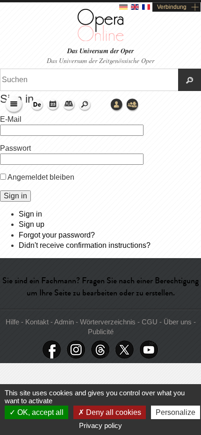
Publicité (101, 332)
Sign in (30, 214)
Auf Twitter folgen (125, 349)
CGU (150, 322)
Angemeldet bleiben (40, 177)
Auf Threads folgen (100, 349)
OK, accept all (39, 412)
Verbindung (172, 7)
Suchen (85, 105)
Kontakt (37, 322)
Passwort (15, 148)
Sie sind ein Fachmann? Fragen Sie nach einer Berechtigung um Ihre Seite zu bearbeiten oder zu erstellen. (100, 286)
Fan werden (52, 349)
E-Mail (11, 119)
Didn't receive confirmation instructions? (85, 245)
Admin (64, 322)
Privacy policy (100, 425)
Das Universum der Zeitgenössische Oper (100, 60)
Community (132, 105)
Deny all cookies (112, 412)
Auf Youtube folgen (149, 349)
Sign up (31, 224)
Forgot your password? (57, 235)
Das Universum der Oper (100, 51)
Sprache (37, 105)
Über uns (179, 322)
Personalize (175, 412)
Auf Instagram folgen (76, 349)
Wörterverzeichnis (69, 105)
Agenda (53, 105)
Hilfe (13, 322)
